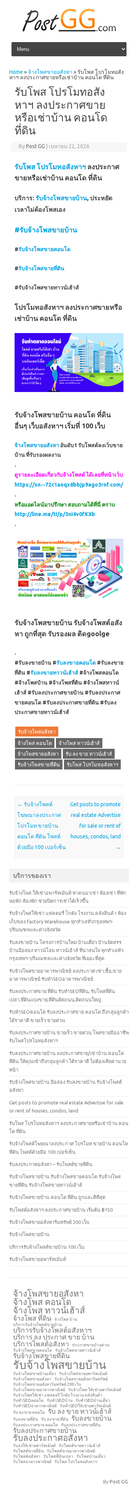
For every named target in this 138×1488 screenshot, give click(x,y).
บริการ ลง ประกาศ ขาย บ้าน (53, 1337)
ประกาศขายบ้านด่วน (90, 1345)
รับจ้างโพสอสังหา (37, 731)
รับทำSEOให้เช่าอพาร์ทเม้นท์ (85, 1406)
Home (16, 72)
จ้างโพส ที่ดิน (32, 1318)
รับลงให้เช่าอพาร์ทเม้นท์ (34, 1446)
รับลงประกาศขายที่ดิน (80, 1425)
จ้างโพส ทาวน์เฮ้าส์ (79, 743)
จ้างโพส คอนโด (35, 743)
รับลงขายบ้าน (91, 1418)
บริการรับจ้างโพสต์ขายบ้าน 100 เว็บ (46, 1247)
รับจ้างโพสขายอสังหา (32, 1379)
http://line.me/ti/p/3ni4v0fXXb (55, 514)
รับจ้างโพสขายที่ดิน (41, 268)
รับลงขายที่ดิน (25, 1419)
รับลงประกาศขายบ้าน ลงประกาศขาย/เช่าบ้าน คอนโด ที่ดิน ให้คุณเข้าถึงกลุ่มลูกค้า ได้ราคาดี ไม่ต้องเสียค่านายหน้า (67, 1061)
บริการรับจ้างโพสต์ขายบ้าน (37, 1325)
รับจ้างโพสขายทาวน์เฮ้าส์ (78, 1350)
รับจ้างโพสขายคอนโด (44, 249)
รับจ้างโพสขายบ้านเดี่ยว (34, 1374)
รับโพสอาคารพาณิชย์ (32, 1462)
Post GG (35, 146)
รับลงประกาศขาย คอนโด (35, 1425)
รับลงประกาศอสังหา (50, 1438)
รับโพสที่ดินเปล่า (58, 1456)
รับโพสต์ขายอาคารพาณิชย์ (71, 1451)
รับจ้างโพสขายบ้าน (61, 197)
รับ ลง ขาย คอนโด (29, 1412)
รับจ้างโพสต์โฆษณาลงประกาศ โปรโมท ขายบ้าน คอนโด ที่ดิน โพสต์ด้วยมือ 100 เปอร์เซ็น (41, 825)
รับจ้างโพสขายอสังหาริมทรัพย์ (81, 1379)
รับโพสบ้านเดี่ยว (90, 1456)
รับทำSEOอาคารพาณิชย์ (35, 1406)
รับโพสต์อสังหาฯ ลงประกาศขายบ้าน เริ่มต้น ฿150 (61, 1209)
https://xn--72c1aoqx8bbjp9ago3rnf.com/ (69, 485)
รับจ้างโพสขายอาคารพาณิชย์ (39, 1390)
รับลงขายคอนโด (76, 663)
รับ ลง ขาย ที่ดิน (54, 1419)
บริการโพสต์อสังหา (41, 1344)
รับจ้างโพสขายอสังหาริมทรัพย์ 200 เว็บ (49, 1222)
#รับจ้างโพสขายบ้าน (46, 230)
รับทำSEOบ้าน (59, 1400)
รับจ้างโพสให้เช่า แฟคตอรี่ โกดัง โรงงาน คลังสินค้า (57, 1395)
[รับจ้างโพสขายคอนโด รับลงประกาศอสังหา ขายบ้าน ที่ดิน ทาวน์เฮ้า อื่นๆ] (69, 30)
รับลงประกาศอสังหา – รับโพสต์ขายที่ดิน (50, 1164)
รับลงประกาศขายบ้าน (45, 1430)
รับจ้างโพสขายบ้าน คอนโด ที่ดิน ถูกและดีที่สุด (57, 1197)
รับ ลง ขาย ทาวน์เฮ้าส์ (89, 753)
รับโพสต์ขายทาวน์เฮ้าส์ (79, 1446)
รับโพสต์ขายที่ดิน (28, 1451)
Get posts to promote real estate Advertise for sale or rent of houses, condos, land (95, 825)
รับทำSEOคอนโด (28, 1400)
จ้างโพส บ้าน (65, 1319)
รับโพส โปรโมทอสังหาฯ (50, 166)
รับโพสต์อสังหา (26, 1456)
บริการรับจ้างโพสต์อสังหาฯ (52, 1330)
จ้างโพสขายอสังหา (50, 72)
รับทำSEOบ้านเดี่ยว (93, 1400)
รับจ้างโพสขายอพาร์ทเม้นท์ (37, 1259)
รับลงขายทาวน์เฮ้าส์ (54, 673)
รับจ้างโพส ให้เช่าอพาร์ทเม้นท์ (94, 1390)
